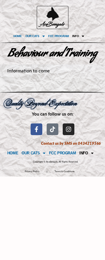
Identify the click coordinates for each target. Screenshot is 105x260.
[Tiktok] (52, 129)
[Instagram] (68, 129)
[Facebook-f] (36, 129)
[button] (35, 36)
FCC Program (58, 36)
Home (17, 36)
